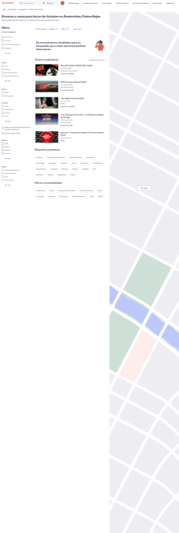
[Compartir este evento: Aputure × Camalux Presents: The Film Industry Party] (100, 141)
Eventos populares (46, 59)
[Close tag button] (57, 29)
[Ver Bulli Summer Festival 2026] (46, 86)
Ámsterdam (23, 9)
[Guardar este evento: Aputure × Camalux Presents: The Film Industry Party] (104, 141)
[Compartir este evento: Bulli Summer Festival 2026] (100, 90)
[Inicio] (8, 3)
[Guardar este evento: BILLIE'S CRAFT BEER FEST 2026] (104, 74)
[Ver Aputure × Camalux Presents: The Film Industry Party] (46, 137)
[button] (122, 3)
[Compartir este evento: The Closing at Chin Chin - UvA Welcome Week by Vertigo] (100, 124)
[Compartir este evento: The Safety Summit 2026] (100, 106)
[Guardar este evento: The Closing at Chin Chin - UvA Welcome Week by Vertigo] (104, 124)
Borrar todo (77, 29)
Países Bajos (12, 9)
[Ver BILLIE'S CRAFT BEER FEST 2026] (46, 70)
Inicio (4, 9)
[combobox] (53, 3)
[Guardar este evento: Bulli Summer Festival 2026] (104, 90)
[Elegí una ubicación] (44, 3)
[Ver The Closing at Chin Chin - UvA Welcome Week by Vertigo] (46, 119)
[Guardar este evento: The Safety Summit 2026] (104, 106)
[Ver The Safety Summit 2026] (46, 102)
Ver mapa (144, 188)
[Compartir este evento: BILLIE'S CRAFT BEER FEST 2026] (100, 74)
